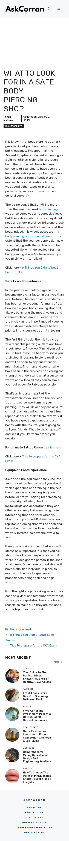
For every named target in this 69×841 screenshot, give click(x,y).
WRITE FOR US (34, 832)
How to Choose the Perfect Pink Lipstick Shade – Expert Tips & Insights (37, 777)
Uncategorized (13, 126)
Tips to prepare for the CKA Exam (33, 645)
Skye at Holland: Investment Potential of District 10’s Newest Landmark (37, 715)
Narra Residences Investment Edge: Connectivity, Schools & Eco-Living (37, 736)
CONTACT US (34, 812)
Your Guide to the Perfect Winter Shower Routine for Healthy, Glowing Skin (37, 677)
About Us (34, 807)
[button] (49, 9)
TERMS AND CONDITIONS (34, 827)
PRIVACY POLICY (34, 822)
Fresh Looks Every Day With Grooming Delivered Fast (35, 696)
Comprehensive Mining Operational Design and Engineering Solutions (37, 756)
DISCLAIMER (34, 817)
